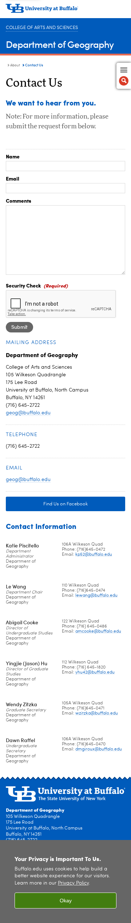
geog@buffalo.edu (28, 412)
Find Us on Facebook (65, 504)
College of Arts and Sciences (42, 27)
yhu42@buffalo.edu (95, 672)
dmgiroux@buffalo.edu (98, 749)
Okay (66, 900)
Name (13, 156)
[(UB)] (65, 11)
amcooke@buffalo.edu (98, 631)
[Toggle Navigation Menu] (123, 76)
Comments (18, 200)
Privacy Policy (73, 883)
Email (12, 178)
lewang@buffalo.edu (96, 595)
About (15, 65)
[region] (65, 881)
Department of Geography (60, 44)
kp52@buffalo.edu (93, 554)
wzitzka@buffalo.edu (96, 713)
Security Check (23, 285)
